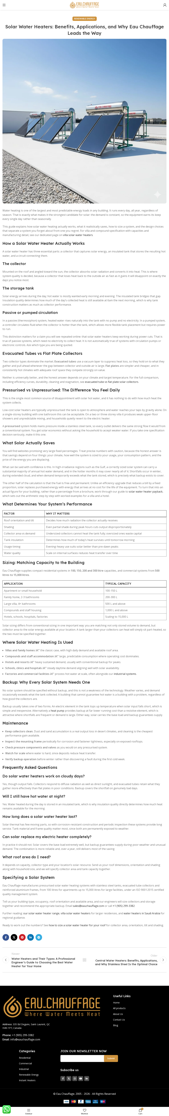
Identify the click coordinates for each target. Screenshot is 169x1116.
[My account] (165, 5)
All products (119, 1008)
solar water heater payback (146, 491)
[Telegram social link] (38, 937)
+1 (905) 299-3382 (124, 906)
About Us (118, 1014)
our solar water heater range (41, 913)
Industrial (24, 1069)
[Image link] (51, 1006)
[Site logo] (84, 4)
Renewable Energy (84, 18)
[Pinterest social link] (22, 937)
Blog (115, 1025)
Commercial (25, 1063)
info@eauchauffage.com (25, 1039)
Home (116, 1002)
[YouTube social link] (80, 1078)
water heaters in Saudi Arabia (142, 913)
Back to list (84, 960)
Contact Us (119, 1019)
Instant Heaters (27, 1080)
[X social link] (14, 937)
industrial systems (125, 674)
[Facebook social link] (5, 937)
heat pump (57, 710)
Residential (25, 1057)
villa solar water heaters (78, 235)
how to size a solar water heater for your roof (77, 925)
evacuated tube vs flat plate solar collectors (111, 382)
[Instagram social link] (74, 1078)
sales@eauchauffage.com (88, 906)
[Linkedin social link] (30, 937)
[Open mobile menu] (4, 5)
